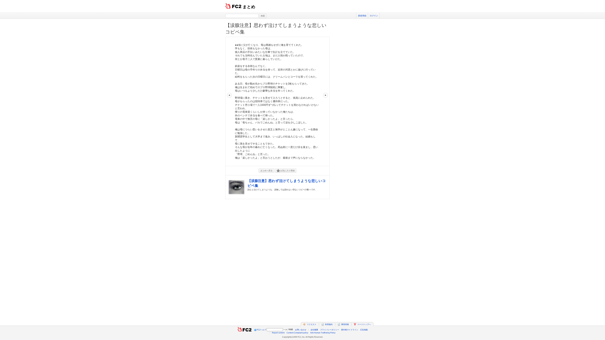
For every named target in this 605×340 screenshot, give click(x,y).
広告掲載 (364, 330)
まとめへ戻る (266, 170)
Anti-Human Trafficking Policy (322, 333)
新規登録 (362, 15)
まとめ (249, 6)
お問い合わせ (300, 330)
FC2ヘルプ (261, 330)
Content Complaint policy (297, 333)
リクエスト (311, 324)
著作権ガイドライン (349, 330)
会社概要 (314, 330)
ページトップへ (364, 324)
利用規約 (329, 324)
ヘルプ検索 (288, 329)
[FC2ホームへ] (244, 330)
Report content (278, 333)
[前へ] (229, 101)
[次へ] (325, 101)
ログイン (374, 15)
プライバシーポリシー (329, 330)
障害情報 (345, 324)
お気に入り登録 (287, 170)
